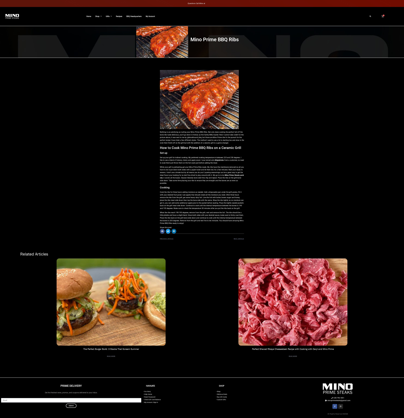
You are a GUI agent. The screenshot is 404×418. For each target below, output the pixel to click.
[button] (370, 16)
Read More (111, 356)
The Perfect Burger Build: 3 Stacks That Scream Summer (111, 349)
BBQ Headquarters (134, 16)
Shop (97, 16)
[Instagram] (340, 406)
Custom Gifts (221, 399)
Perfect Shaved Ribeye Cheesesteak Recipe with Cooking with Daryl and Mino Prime (293, 349)
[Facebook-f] (334, 406)
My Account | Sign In (151, 402)
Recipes (119, 16)
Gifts (108, 16)
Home (88, 16)
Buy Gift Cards (222, 397)
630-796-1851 (211, 3)
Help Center (148, 394)
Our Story (147, 391)
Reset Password (149, 397)
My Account (150, 16)
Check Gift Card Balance (152, 399)
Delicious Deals (222, 394)
